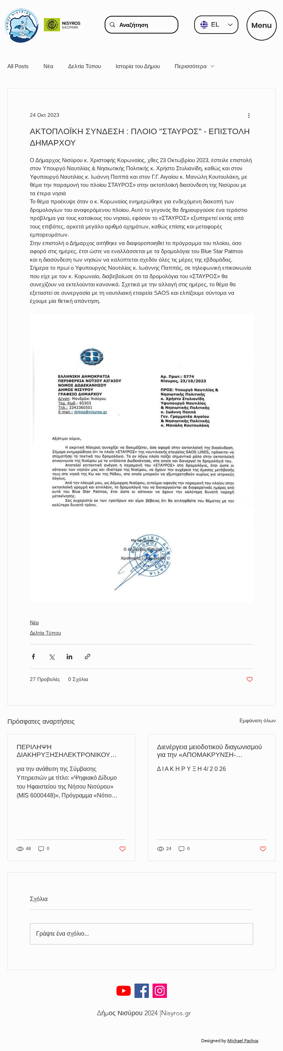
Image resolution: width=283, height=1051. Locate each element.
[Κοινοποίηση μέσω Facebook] (33, 656)
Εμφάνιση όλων (258, 720)
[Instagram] (160, 991)
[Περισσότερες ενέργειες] (248, 115)
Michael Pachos (242, 1040)
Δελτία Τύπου (84, 66)
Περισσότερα (191, 66)
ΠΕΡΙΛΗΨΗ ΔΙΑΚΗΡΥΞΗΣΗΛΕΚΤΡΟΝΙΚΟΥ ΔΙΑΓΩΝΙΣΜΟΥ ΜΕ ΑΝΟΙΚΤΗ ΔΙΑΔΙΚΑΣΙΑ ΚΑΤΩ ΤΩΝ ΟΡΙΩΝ (63, 751)
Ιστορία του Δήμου (138, 66)
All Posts (18, 66)
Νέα (48, 66)
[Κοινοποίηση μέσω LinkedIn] (69, 656)
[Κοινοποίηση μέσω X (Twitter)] (51, 656)
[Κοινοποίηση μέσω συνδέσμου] (87, 656)
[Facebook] (141, 991)
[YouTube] (123, 991)
